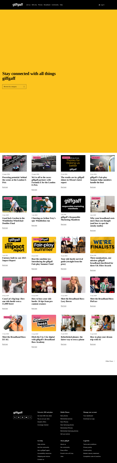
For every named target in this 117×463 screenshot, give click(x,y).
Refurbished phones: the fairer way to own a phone (72, 338)
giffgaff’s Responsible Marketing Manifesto (70, 218)
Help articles (41, 444)
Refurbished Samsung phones (69, 431)
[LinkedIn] (22, 417)
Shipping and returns (43, 456)
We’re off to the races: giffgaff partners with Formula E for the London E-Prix (43, 181)
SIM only (34, 5)
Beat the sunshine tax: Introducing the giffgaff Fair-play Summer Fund (42, 261)
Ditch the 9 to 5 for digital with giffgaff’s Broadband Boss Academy (43, 339)
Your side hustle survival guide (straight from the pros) (72, 261)
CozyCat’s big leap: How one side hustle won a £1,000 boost (13, 301)
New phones (64, 416)
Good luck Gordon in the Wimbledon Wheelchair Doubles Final (13, 220)
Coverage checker (43, 425)
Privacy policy (87, 447)
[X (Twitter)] (14, 417)
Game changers (8, 198)
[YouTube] (26, 417)
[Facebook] (18, 417)
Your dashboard (88, 416)
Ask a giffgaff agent (43, 450)
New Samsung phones (67, 425)
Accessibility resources (44, 453)
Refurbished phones (66, 419)
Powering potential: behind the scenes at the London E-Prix (14, 180)
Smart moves (8, 157)
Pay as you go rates (43, 419)
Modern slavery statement (91, 453)
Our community (65, 447)
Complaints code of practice (92, 456)
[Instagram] (30, 417)
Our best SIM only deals (44, 416)
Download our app (89, 419)
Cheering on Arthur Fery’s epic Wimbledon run (44, 219)
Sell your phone (65, 434)
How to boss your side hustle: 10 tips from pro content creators (42, 301)
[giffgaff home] (18, 4)
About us (63, 444)
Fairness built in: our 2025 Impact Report (14, 259)
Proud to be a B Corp (66, 453)
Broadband (47, 5)
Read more (5, 187)
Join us (28, 5)
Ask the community (43, 447)
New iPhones (64, 422)
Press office (64, 450)
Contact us (40, 459)
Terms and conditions (89, 444)
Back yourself (66, 239)
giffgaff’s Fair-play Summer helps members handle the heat (101, 180)
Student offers (41, 422)
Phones (40, 5)
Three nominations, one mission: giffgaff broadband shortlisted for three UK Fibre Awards (101, 262)
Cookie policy (87, 450)
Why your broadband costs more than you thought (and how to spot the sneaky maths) (102, 222)
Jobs (61, 456)
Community (55, 5)
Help (61, 5)
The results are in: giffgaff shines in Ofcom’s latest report (72, 180)
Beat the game (95, 157)
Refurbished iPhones (66, 428)
